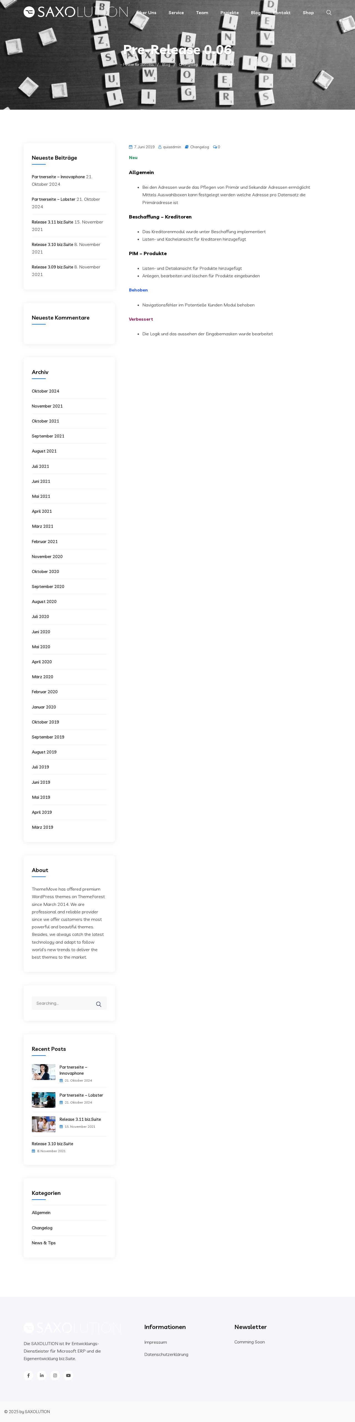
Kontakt (282, 12)
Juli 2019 (40, 767)
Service (176, 12)
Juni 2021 (41, 481)
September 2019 (48, 737)
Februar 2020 (45, 691)
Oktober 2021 (45, 421)
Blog (256, 12)
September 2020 (48, 586)
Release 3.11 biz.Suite (52, 222)
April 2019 (42, 812)
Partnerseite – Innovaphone (58, 176)
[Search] (102, 1000)
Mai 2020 (41, 646)
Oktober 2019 (45, 722)
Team (202, 12)
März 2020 (42, 676)
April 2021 (42, 511)
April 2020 (42, 661)
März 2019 (42, 827)
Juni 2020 (41, 631)
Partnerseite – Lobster (53, 199)
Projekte (229, 12)
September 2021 (48, 436)
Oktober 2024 (45, 391)
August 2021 (44, 451)
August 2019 (44, 752)
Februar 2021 (45, 541)
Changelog (199, 146)
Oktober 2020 (45, 571)
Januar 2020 (44, 707)
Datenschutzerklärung (166, 1354)
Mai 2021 (41, 496)
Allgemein (41, 1212)
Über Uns (146, 12)
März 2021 (42, 526)
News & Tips (44, 1242)
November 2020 (47, 556)
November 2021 (47, 406)
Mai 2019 (41, 797)
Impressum (155, 1342)
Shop (308, 12)
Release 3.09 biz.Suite (52, 267)
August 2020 (44, 601)
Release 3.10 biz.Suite (52, 244)
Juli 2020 (40, 616)
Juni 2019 (41, 782)
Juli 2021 (40, 466)
